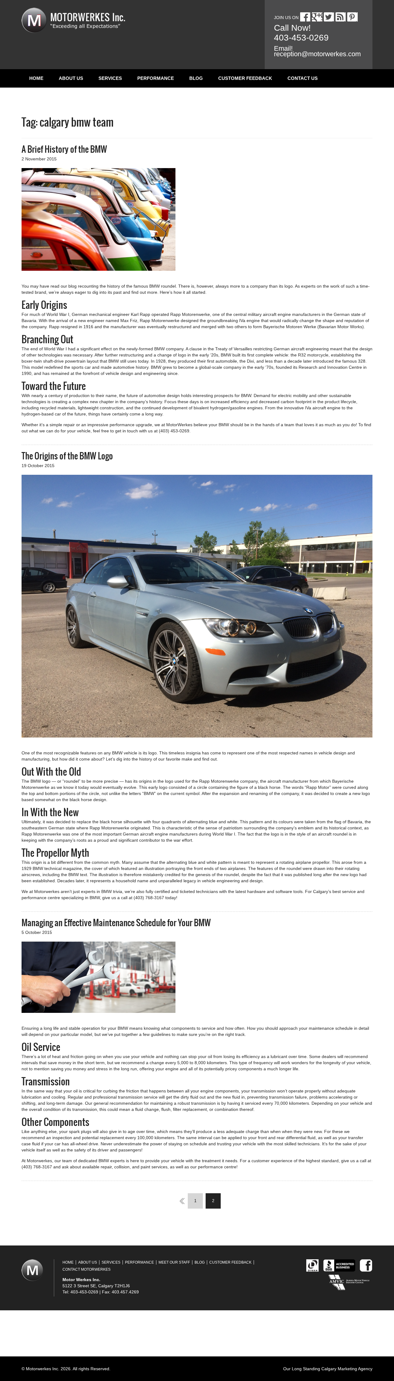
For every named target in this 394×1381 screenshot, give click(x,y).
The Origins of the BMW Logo (67, 456)
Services (110, 78)
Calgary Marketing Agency (346, 1368)
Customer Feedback (245, 78)
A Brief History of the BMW (64, 149)
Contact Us (302, 78)
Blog (196, 78)
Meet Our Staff (174, 1262)
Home (36, 78)
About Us (71, 78)
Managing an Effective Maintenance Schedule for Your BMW (116, 922)
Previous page (178, 1201)
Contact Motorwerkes (86, 1269)
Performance (155, 78)
